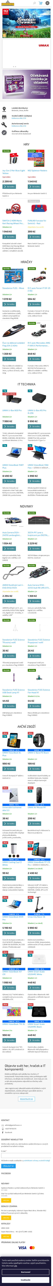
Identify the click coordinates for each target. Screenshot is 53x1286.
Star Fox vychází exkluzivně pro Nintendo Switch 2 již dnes (22, 1194)
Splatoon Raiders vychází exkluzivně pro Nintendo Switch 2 (22, 1188)
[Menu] (47, 3)
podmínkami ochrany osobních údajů (36, 1160)
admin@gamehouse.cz (13, 1125)
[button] (6, 23)
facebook (8, 1132)
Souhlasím (25, 1280)
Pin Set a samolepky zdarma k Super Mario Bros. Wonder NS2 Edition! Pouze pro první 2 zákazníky (23, 1212)
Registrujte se (26, 1099)
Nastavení (25, 1272)
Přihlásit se (8, 1166)
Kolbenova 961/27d (19, 118)
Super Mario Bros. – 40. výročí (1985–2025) (16, 1232)
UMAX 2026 (5, 1228)
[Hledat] (34, 3)
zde (15, 1265)
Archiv (6, 1200)
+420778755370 (10, 1129)
